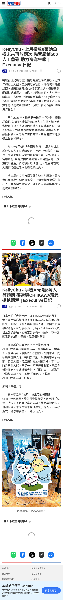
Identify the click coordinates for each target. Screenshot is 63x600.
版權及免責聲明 (38, 568)
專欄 (5, 71)
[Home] (14, 3)
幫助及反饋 (36, 574)
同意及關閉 (50, 590)
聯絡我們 (6, 568)
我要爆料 (35, 579)
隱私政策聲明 (8, 579)
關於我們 (6, 574)
